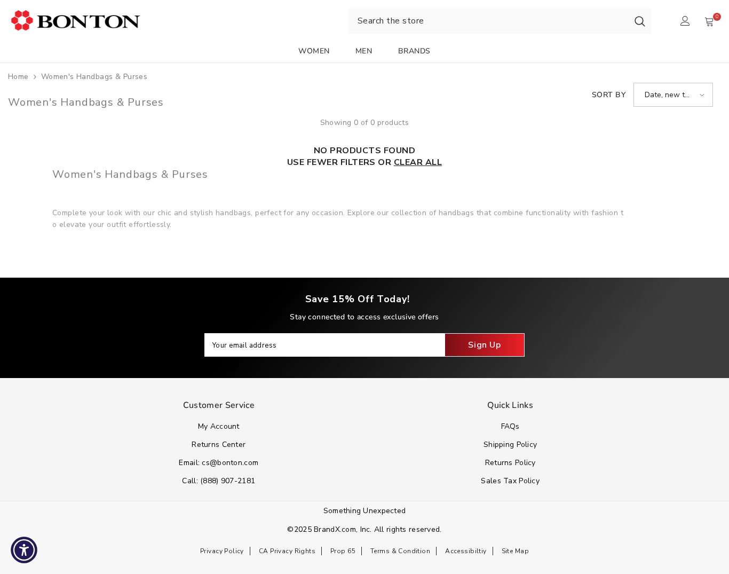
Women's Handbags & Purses (94, 77)
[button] (673, 95)
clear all (418, 162)
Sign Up (484, 345)
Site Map (515, 551)
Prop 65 (342, 551)
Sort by (608, 95)
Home (18, 77)
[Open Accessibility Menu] (24, 550)
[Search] (640, 21)
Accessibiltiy (465, 551)
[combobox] (488, 21)
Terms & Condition (400, 551)
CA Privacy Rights (287, 551)
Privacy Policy (222, 551)
